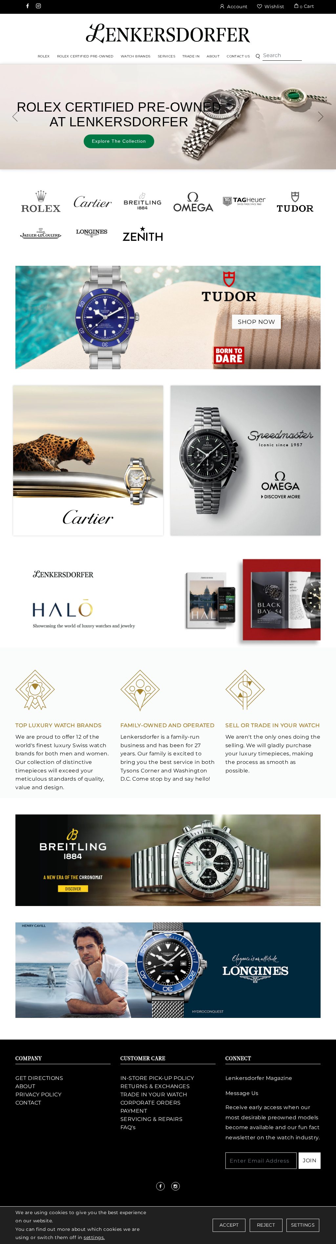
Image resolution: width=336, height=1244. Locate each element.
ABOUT (25, 1086)
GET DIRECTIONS (39, 1078)
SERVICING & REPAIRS (151, 1119)
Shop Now (256, 322)
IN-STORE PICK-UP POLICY (157, 1078)
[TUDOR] (295, 201)
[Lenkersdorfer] (168, 33)
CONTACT (28, 1103)
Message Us (242, 1093)
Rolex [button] (44, 56)
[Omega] (193, 201)
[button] (257, 56)
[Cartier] (91, 201)
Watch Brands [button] (136, 56)
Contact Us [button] (238, 56)
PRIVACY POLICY (38, 1094)
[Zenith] (142, 233)
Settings (303, 1225)
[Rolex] (306, 31)
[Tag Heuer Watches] (244, 201)
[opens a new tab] (28, 7)
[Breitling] (142, 201)
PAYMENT (133, 1111)
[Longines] (91, 233)
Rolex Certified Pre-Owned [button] (85, 56)
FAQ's (128, 1127)
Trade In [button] (191, 56)
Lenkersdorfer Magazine (258, 1078)
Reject (266, 1225)
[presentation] (15, 116)
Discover (203, 134)
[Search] (282, 55)
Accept (229, 1225)
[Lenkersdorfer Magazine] (168, 599)
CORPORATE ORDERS (150, 1103)
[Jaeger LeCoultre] (40, 233)
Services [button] (166, 56)
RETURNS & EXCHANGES (155, 1086)
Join (309, 1160)
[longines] (168, 970)
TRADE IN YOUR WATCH (153, 1094)
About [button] (213, 56)
